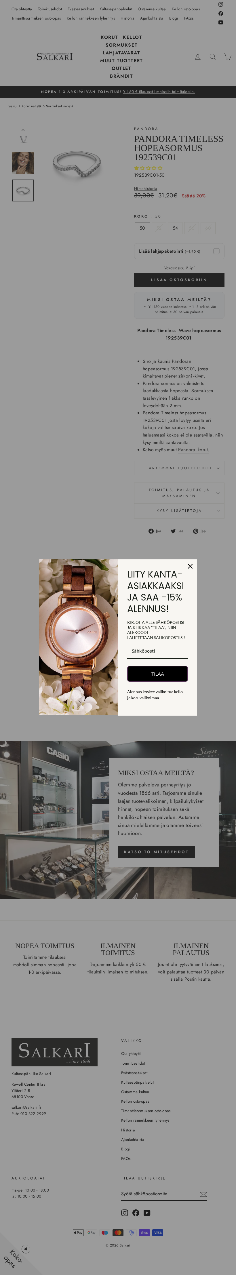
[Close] (190, 566)
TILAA (157, 673)
